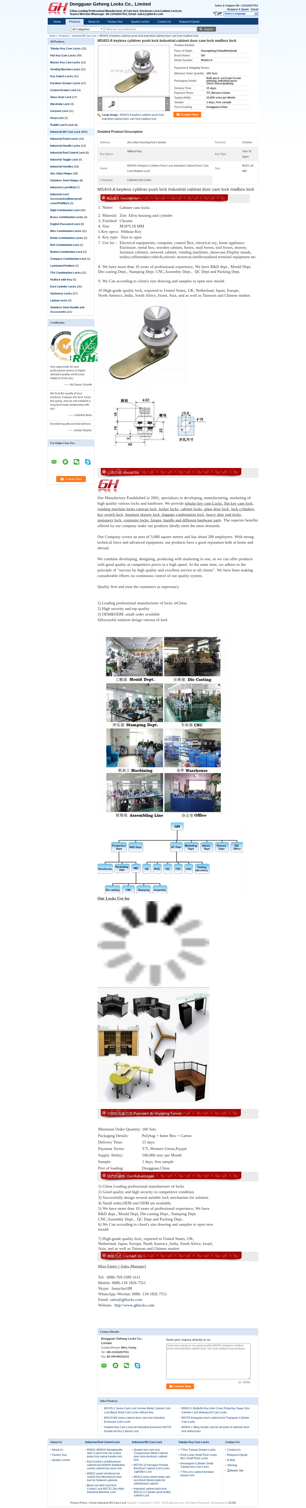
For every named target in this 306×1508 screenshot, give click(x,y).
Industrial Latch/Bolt (63, 187)
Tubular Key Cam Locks (65, 48)
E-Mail (231, 1460)
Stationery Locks (61, 293)
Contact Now (189, 114)
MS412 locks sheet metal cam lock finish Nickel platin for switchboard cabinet (152, 1480)
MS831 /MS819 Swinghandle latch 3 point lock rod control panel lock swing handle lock (105, 1453)
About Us (93, 21)
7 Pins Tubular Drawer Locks (197, 1449)
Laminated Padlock (62, 265)
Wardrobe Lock (60, 104)
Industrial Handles (61, 166)
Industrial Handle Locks (65, 145)
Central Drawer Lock (63, 90)
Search (208, 29)
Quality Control (140, 21)
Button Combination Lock (66, 251)
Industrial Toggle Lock (64, 159)
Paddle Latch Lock (62, 125)
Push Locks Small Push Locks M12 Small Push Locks (198, 1456)
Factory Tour (115, 21)
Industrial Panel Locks (64, 138)
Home (57, 21)
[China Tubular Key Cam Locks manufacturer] (59, 9)
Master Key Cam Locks (65, 62)
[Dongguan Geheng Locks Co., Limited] (256, 14)
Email (254, 9)
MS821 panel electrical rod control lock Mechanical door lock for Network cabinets (104, 1477)
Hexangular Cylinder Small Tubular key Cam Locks (196, 1465)
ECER (232, 1502)
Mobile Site (237, 1470)
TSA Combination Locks (65, 272)
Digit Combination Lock (65, 210)
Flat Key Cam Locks (63, 55)
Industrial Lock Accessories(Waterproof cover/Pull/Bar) (66, 199)
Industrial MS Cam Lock (84, 35)
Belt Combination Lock (64, 245)
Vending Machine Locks (65, 69)
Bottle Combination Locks (66, 238)
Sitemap (232, 1465)
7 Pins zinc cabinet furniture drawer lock (197, 1473)
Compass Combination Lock (68, 258)
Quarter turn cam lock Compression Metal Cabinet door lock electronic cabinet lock (151, 1454)
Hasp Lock (57, 118)
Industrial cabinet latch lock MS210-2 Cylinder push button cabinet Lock (152, 1492)
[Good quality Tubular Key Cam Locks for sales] (66, 363)
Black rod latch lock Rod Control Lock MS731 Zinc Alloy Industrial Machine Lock (105, 1489)
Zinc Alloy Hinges (61, 173)
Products (74, 21)
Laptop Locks (58, 300)
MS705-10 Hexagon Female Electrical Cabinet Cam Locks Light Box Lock (152, 1468)
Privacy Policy (78, 1502)
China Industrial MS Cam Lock (107, 1502)
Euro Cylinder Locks (63, 286)
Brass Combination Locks (66, 217)
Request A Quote (238, 9)
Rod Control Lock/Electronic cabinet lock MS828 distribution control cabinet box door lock (106, 1465)
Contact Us (164, 21)
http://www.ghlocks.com (134, 1305)
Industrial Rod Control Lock (67, 152)
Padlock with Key (61, 279)
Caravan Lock (59, 111)
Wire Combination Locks (65, 231)
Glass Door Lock (60, 97)
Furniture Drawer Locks (65, 83)
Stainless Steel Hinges (64, 180)
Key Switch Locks (61, 76)
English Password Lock (65, 224)
